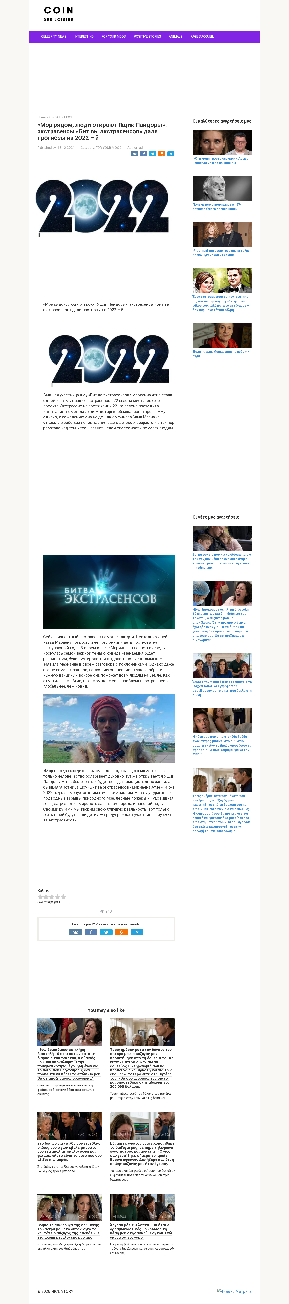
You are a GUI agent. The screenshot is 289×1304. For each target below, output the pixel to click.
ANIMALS (175, 36)
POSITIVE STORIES (147, 36)
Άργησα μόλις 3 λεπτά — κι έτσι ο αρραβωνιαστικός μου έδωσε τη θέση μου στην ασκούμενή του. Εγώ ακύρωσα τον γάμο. (141, 1231)
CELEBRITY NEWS (53, 36)
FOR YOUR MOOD (113, 36)
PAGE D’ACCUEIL (202, 36)
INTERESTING (84, 36)
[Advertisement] (144, 76)
